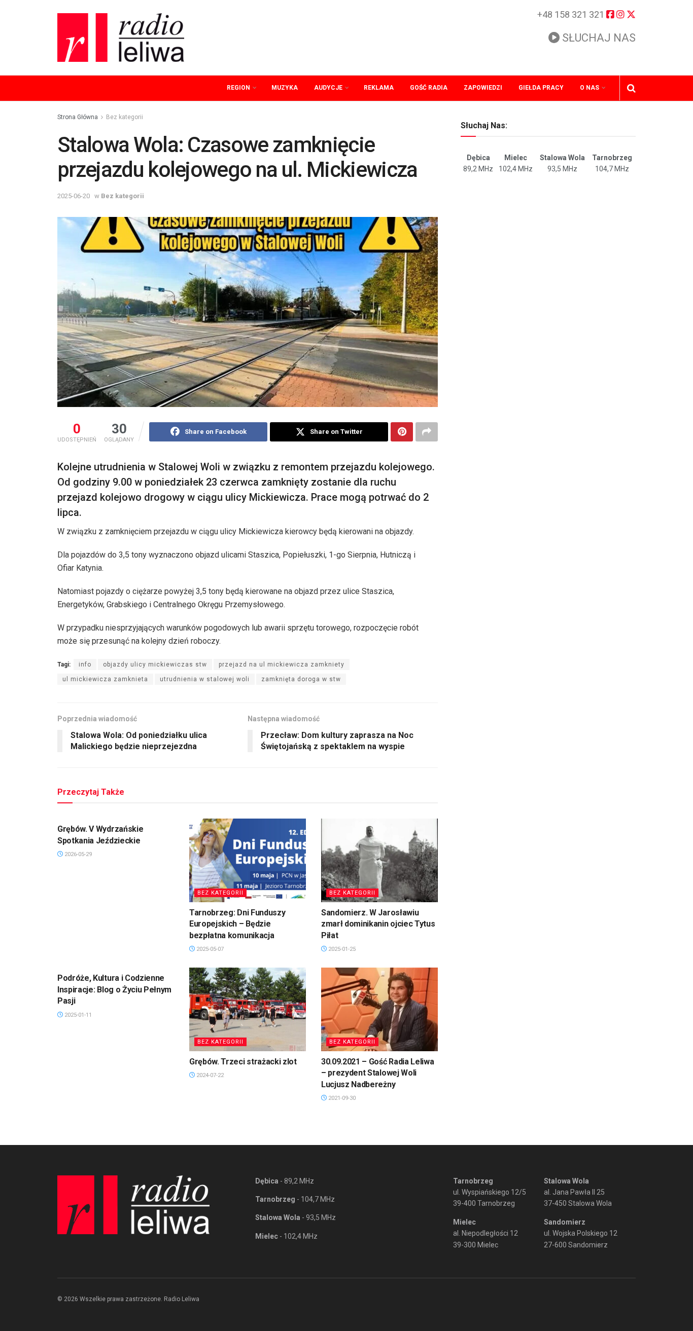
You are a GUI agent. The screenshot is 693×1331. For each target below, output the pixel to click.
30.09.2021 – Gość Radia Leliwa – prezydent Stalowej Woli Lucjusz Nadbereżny (377, 1073)
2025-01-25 (341, 949)
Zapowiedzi (483, 87)
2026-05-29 (77, 854)
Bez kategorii (124, 117)
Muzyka (284, 87)
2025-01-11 (77, 1015)
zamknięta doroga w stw (301, 679)
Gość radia (428, 87)
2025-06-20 (73, 196)
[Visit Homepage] (120, 37)
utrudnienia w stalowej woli (205, 679)
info (85, 664)
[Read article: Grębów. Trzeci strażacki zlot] (247, 1009)
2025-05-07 (209, 949)
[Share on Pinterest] (402, 431)
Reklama (379, 87)
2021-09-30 (341, 1098)
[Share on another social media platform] (426, 431)
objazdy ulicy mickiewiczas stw (155, 664)
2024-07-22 (209, 1075)
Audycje (328, 87)
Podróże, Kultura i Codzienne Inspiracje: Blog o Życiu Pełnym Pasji (114, 989)
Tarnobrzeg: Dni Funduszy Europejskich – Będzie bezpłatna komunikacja (237, 924)
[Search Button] (631, 88)
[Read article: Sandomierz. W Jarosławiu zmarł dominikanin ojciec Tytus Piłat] (379, 860)
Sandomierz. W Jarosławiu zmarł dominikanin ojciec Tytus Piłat (378, 924)
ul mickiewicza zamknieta (105, 679)
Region (238, 87)
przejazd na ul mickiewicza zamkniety (281, 664)
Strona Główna (77, 117)
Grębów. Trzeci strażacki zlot (243, 1061)
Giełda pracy (541, 87)
